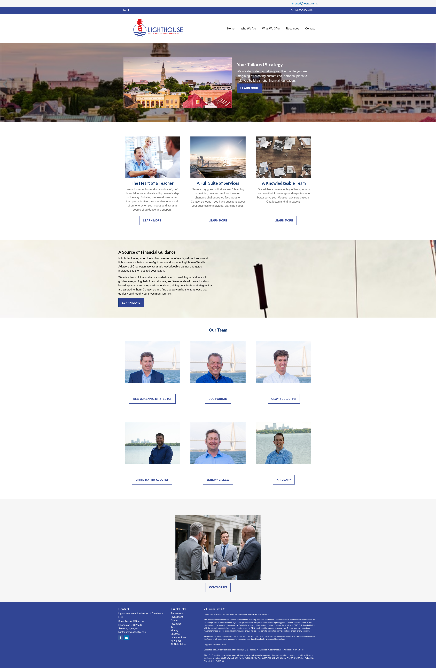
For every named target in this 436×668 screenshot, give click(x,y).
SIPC (301, 649)
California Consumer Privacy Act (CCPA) (290, 636)
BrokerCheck (263, 614)
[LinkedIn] (124, 10)
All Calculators (178, 644)
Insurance (176, 623)
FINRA (294, 649)
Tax (173, 627)
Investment (177, 616)
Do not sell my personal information (269, 639)
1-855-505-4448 (304, 10)
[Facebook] (128, 10)
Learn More (249, 88)
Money (174, 630)
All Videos (176, 640)
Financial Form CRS (216, 608)
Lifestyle (175, 633)
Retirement (177, 613)
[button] (248, 28)
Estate (174, 620)
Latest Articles (178, 637)
